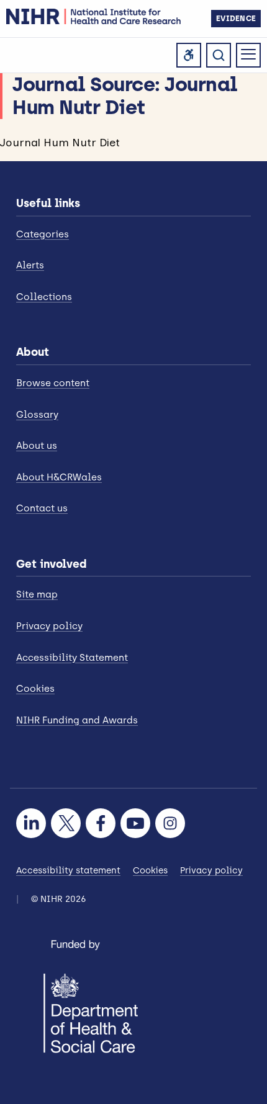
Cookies (35, 688)
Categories (42, 234)
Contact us (42, 508)
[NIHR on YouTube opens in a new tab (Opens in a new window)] (135, 823)
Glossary (37, 414)
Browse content (52, 383)
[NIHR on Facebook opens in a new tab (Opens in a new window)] (100, 823)
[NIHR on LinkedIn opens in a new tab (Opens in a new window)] (31, 823)
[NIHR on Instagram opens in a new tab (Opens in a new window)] (170, 823)
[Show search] (218, 55)
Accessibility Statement (72, 657)
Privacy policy (49, 626)
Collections (44, 296)
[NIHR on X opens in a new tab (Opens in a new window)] (66, 823)
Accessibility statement (68, 870)
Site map (37, 594)
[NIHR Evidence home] (93, 16)
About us (36, 445)
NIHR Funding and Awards (77, 720)
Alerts (30, 265)
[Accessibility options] (188, 55)
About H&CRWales (59, 477)
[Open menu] (248, 55)
